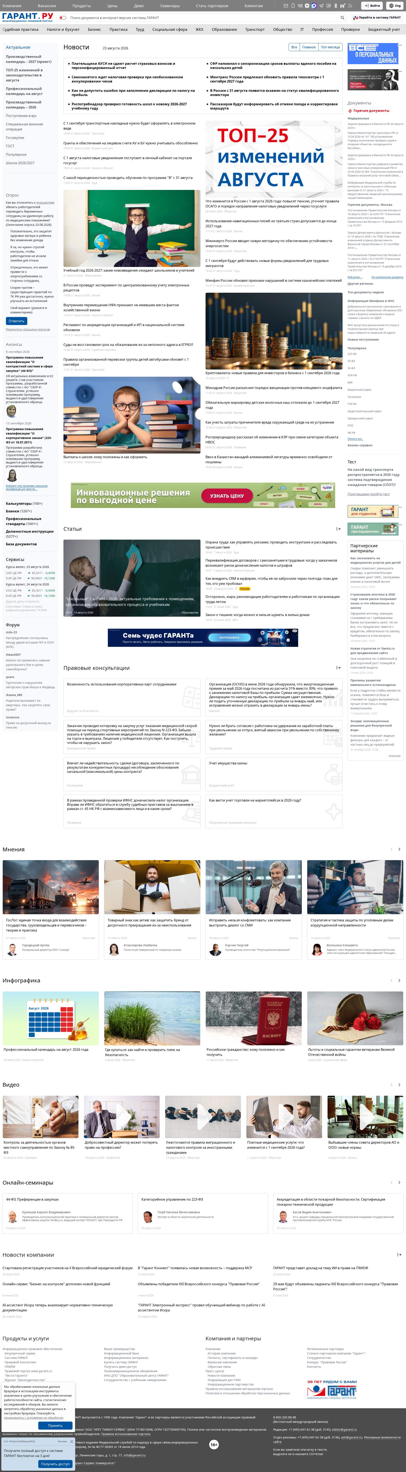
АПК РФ (352, 375)
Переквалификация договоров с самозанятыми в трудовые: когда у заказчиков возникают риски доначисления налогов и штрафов (271, 563)
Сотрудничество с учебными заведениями (135, 1380)
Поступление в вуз (21, 115)
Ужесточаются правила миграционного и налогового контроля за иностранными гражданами (200, 1147)
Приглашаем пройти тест (369, 494)
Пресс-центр (215, 1371)
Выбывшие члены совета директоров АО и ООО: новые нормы (363, 1145)
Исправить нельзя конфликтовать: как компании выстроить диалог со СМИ (250, 923)
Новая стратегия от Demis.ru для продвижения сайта (372, 650)
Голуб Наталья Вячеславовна (179, 1212)
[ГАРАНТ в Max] (314, 5)
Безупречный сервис (20, 1353)
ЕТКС (351, 425)
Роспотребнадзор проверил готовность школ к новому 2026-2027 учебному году (129, 106)
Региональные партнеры (325, 1349)
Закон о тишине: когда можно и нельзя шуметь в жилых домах (258, 614)
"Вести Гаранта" (16, 1375)
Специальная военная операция (24, 126)
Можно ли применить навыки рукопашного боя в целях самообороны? (28, 664)
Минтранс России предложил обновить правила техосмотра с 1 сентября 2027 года (267, 79)
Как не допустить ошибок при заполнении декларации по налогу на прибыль (133, 92)
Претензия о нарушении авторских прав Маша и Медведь (30, 685)
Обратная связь (219, 1367)
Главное (309, 47)
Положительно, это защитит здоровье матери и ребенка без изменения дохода (31, 235)
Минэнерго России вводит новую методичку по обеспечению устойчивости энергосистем (269, 243)
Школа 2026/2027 (20, 163)
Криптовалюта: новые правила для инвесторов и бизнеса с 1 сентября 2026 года (273, 373)
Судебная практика (20, 29)
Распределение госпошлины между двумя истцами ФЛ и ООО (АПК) (30, 642)
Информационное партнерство (231, 1384)
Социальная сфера (169, 29)
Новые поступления (363, 339)
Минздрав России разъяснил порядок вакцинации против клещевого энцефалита (274, 387)
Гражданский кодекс (360, 418)
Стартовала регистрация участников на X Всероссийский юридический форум (68, 1268)
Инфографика (21, 980)
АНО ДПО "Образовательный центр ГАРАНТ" (136, 1375)
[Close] (71, 1441)
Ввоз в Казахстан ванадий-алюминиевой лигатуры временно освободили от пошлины (269, 459)
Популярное (16, 154)
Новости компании (221, 1375)
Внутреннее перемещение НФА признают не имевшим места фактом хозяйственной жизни (121, 307)
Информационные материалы (126, 1358)
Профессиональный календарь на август (24, 91)
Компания (12, 5)
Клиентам (254, 5)
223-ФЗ (352, 354)
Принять (55, 1425)
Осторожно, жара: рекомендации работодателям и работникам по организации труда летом (273, 599)
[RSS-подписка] (350, 5)
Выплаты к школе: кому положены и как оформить (105, 457)
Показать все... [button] (355, 438)
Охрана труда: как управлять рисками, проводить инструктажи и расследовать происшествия (271, 545)
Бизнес (94, 29)
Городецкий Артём (35, 945)
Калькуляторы (24, 503)
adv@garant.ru (351, 1437)
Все (294, 47)
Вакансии (47, 5)
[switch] (62, 17)
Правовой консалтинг (20, 1362)
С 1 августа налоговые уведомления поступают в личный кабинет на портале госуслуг (127, 160)
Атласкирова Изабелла (140, 945)
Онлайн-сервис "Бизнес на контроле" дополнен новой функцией (56, 1284)
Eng (398, 6)
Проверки (350, 29)
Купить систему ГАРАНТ (121, 1362)
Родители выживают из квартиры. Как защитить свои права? (28, 705)
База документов (21, 544)
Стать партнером (212, 5)
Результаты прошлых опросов (28, 329)
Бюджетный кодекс (360, 389)
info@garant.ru (134, 1455)
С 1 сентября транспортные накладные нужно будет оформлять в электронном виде (129, 126)
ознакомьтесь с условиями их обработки (33, 1418)
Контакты (314, 1367)
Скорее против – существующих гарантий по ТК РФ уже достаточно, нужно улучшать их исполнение (32, 294)
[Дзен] (307, 6)
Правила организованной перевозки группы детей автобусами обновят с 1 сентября (126, 362)
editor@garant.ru (344, 1429)
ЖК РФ (351, 433)
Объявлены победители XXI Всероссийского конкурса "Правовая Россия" (199, 1284)
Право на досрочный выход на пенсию (28, 725)
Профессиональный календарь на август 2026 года (46, 1049)
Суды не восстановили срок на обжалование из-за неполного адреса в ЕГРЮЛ (128, 344)
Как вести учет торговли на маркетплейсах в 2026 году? (255, 800)
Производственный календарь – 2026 (23, 105)
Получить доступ (55, 1464)
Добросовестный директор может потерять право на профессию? (121, 1145)
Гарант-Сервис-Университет (94, 1463)
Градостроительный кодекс (365, 411)
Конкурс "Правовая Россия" (327, 1362)
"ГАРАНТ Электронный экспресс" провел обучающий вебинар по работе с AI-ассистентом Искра (202, 1307)
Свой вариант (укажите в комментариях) (28, 310)
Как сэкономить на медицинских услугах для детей (375, 560)
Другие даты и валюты (22, 601)
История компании (222, 1353)
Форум (13, 625)
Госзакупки (15, 137)
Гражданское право (81, 748)
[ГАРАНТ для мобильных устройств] (293, 5)
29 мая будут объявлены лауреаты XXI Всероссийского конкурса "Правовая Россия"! (335, 1286)
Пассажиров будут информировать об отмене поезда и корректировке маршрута (274, 106)
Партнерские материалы (364, 548)
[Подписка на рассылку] (285, 5)
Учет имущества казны (228, 763)
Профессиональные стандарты (23, 521)
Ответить (17, 321)
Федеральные (358, 118)
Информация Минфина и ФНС (371, 301)
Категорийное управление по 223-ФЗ (172, 1199)
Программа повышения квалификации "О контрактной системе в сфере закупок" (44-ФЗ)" (29, 364)
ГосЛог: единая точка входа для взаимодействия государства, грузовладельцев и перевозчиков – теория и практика (46, 925)
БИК (350, 382)
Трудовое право (220, 748)
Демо (139, 5)
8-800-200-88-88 (284, 1417)
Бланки (19, 511)
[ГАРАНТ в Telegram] (321, 5)
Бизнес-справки (360, 445)
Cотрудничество (319, 1358)
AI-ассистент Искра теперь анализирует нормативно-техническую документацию (58, 1307)
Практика (119, 29)
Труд (140, 29)
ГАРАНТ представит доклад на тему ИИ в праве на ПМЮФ (320, 1268)
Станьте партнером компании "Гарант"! (336, 1353)
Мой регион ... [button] (355, 277)
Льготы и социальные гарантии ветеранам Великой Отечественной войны (351, 1052)
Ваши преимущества (119, 1349)
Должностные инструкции (30, 534)
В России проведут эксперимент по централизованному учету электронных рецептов (126, 288)
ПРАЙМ (10, 1367)
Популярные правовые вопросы (232, 823)
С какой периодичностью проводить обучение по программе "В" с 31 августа (128, 177)
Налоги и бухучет (63, 29)
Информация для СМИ (224, 1380)
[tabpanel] (203, 83)
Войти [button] (375, 6)
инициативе (45, 202)
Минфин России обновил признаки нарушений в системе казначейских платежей (274, 280)
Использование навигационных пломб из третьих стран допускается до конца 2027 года (271, 223)
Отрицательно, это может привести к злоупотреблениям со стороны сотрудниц (29, 274)
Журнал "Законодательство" (25, 1380)
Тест (352, 462)
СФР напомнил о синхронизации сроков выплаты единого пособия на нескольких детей (273, 65)
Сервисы (15, 559)
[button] (376, 18)
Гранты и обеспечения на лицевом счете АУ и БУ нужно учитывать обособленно (130, 143)
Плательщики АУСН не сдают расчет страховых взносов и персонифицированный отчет (123, 65)
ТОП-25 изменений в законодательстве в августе (24, 75)
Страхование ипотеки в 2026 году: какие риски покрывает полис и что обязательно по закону (373, 601)
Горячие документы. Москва (370, 205)
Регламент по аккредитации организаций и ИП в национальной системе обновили (123, 327)
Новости (76, 47)
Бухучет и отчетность (83, 711)
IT (302, 29)
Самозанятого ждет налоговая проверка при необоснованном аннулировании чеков (127, 79)
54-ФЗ (351, 368)
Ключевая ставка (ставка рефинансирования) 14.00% (26, 608)
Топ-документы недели (366, 292)
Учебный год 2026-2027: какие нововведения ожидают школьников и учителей (128, 270)
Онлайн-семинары (28, 1182)
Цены (112, 5)
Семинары (170, 5)
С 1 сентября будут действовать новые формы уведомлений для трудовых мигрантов (267, 263)
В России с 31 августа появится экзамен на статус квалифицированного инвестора (274, 92)
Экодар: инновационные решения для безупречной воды (371, 725)
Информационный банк (121, 1353)
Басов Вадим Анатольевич (312, 1212)
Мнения (14, 849)
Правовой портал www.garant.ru (28, 1371)
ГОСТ (10, 146)
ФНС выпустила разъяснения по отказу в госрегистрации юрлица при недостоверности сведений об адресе (373, 328)
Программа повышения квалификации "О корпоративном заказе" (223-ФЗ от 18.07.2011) (29, 435)
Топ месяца (330, 47)
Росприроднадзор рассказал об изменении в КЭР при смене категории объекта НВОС (272, 439)
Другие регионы (360, 284)
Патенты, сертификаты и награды (233, 1358)
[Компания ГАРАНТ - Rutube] (343, 5)
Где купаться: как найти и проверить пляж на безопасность (142, 1052)
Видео (11, 1084)
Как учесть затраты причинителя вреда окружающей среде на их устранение (270, 422)
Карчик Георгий (236, 945)
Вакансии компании (222, 1362)
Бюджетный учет (384, 29)
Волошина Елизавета (342, 945)
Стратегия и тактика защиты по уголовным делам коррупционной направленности (352, 923)
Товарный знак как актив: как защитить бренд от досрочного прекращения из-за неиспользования (149, 923)
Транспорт (255, 29)
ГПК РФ (352, 404)
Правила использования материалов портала (239, 1389)
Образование (224, 29)
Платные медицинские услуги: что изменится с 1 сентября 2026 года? (276, 1145)
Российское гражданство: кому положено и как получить (246, 1052)
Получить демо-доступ (120, 1367)
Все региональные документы (387, 277)
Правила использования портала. (126, 1434)
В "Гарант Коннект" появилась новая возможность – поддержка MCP (195, 1268)
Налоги (214, 711)
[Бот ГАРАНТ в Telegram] (328, 5)
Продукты (82, 5)
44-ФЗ (351, 361)
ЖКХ (199, 29)
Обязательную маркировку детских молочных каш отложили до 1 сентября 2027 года (272, 405)
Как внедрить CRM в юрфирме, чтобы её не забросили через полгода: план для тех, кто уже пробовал (271, 581)
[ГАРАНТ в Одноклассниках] (335, 5)
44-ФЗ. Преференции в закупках (32, 1199)
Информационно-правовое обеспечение (32, 1349)
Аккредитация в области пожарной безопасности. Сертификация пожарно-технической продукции (331, 1202)
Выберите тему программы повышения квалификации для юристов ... (27, 487)
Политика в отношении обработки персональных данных (248, 1393)
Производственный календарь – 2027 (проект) (28, 59)
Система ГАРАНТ (16, 1358)
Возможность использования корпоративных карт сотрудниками (121, 684)
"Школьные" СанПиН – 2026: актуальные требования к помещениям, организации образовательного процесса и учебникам (130, 601)
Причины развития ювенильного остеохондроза (373, 682)
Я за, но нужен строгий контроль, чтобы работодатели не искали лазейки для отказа (28, 253)
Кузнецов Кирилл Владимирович (46, 1212)
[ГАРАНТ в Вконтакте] (300, 5)
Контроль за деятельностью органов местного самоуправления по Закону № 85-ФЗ (39, 1147)
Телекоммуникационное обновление (131, 1371)
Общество (282, 29)
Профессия (322, 29)
